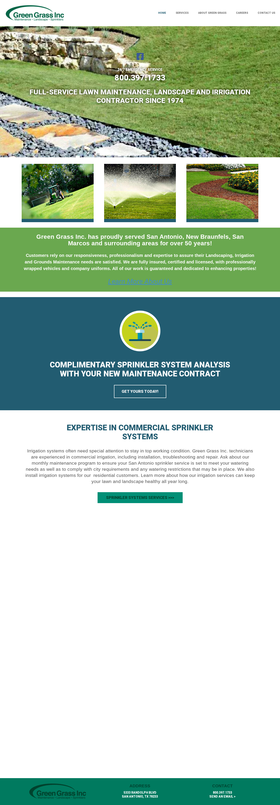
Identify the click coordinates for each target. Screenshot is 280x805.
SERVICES (182, 12)
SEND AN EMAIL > (222, 796)
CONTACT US (266, 12)
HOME (162, 12)
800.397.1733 (222, 792)
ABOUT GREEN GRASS (212, 12)
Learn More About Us (140, 281)
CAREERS (242, 12)
